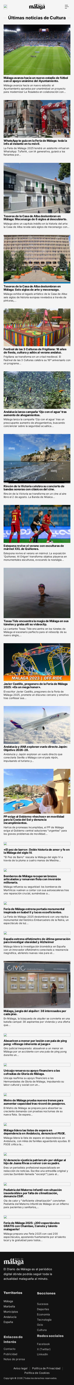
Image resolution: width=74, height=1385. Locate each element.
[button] (66, 6)
